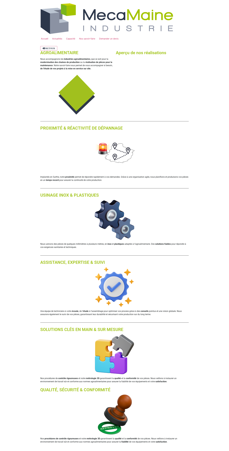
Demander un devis (108, 38)
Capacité (70, 38)
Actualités (57, 38)
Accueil (44, 38)
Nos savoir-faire (87, 38)
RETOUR (50, 48)
